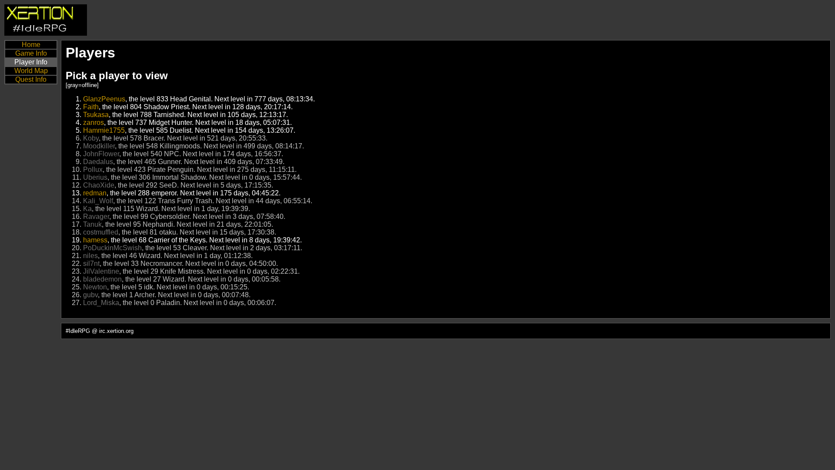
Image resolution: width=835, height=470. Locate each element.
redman (95, 193)
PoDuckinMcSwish (112, 248)
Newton (95, 287)
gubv (90, 295)
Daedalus (98, 161)
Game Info (31, 53)
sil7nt (91, 263)
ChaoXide (98, 185)
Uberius (95, 177)
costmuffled (100, 232)
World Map (31, 70)
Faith (91, 107)
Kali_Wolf (98, 201)
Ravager (96, 216)
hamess (95, 240)
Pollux (93, 169)
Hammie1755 (104, 130)
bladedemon (102, 279)
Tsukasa (96, 114)
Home (31, 44)
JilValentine (101, 271)
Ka (87, 208)
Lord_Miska (101, 302)
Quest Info (31, 79)
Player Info (30, 62)
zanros (93, 122)
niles (90, 255)
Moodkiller (99, 146)
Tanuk (92, 224)
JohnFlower (101, 154)
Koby (91, 138)
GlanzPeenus (104, 99)
